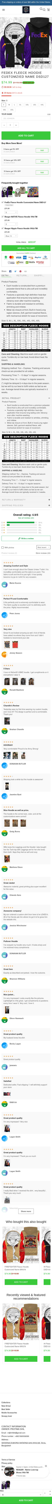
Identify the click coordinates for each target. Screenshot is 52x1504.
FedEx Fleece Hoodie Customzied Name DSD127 (25, 202)
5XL (4, 110)
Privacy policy (7, 1463)
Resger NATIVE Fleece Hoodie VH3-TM (21, 216)
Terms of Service (8, 1459)
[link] (9, 1471)
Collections (6, 1402)
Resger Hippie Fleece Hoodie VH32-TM (21, 228)
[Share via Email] (25, 271)
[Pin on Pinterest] (20, 271)
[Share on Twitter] (15, 271)
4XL (42, 105)
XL (20, 105)
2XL (27, 105)
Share (4, 271)
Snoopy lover (7, 1416)
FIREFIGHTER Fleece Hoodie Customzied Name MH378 (17, 1268)
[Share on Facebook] (10, 271)
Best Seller (6, 1409)
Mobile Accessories (9, 1412)
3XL (34, 105)
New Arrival (6, 1406)
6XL (12, 110)
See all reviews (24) (26, 518)
